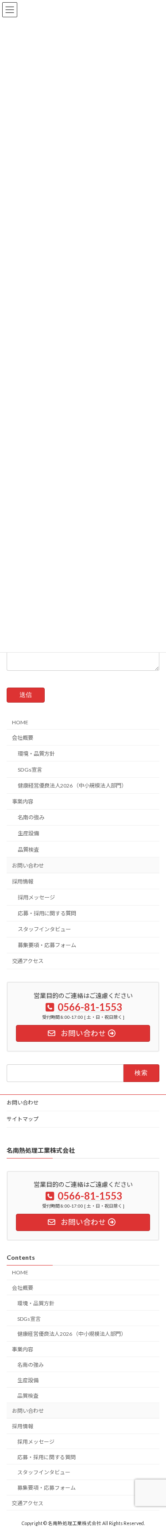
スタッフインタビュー (44, 929)
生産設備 (28, 833)
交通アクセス (27, 961)
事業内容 (22, 801)
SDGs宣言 (30, 769)
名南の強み (31, 817)
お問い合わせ (28, 865)
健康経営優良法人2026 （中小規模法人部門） (72, 785)
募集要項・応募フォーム (47, 945)
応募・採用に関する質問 (47, 913)
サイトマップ (23, 1119)
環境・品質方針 (36, 753)
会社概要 (22, 737)
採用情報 (22, 881)
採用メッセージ (36, 897)
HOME (20, 722)
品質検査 (28, 849)
